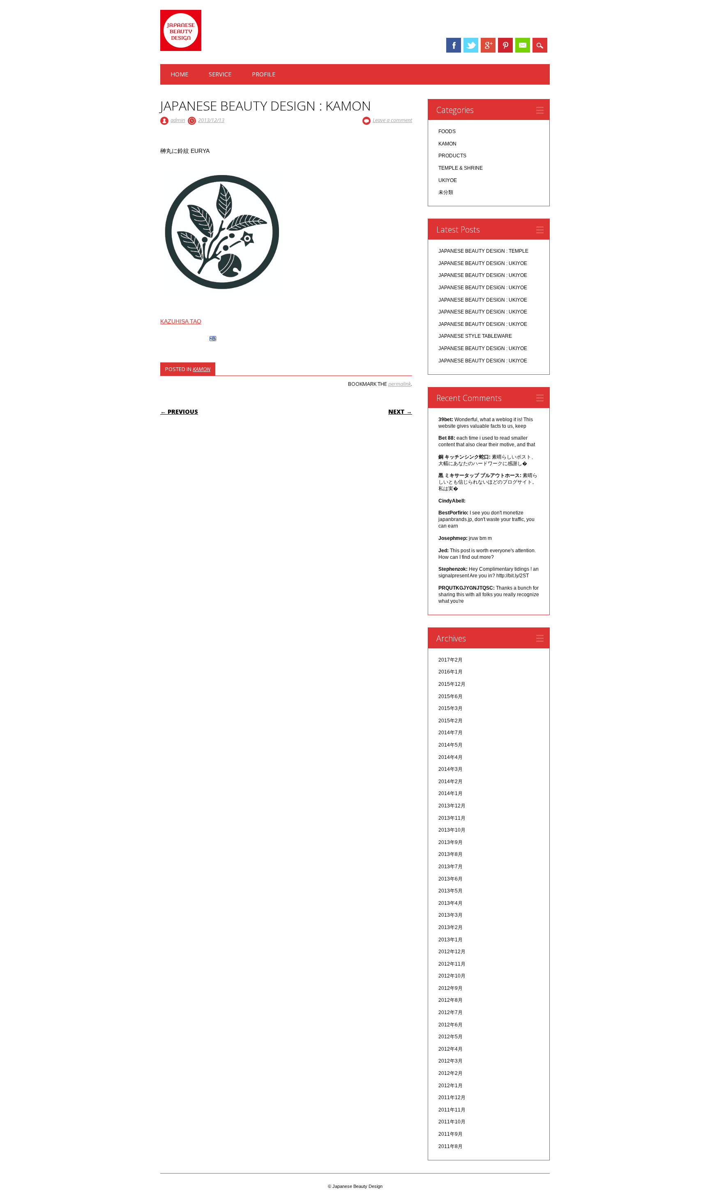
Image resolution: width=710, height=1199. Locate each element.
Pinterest (505, 45)
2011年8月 (450, 1146)
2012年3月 (450, 1061)
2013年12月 (452, 806)
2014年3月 (450, 769)
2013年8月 (450, 854)
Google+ (488, 45)
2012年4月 (450, 1049)
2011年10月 (452, 1122)
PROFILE (263, 74)
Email (522, 45)
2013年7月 (450, 866)
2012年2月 (450, 1073)
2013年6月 (450, 879)
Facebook (453, 45)
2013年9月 (450, 842)
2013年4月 (450, 903)
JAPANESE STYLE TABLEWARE (475, 336)
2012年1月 (450, 1085)
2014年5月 (450, 745)
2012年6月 (450, 1025)
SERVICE (220, 74)
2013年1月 (450, 940)
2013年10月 (452, 830)
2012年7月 (450, 1012)
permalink (399, 383)
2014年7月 (450, 733)
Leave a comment (392, 120)
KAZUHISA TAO (180, 321)
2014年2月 (450, 781)
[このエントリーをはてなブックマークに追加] (213, 341)
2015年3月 (450, 708)
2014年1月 (450, 793)
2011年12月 (452, 1097)
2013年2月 (450, 927)
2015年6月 (450, 696)
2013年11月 (452, 818)
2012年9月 (450, 988)
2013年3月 (450, 915)
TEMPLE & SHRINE (460, 168)
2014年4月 (450, 757)
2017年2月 (450, 660)
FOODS (447, 131)
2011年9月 (450, 1134)
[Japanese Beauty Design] (180, 49)
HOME (179, 74)
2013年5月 (450, 891)
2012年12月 (452, 952)
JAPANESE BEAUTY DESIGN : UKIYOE (482, 263)
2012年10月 (452, 976)
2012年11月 (452, 964)
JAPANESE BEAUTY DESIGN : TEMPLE (483, 251)
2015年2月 (450, 721)
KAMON (201, 369)
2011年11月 (452, 1110)
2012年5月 (450, 1037)
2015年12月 (452, 684)
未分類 (445, 192)
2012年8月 (450, 1000)
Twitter (470, 45)
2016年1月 (450, 672)
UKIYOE (447, 180)
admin (178, 120)
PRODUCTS (452, 156)
